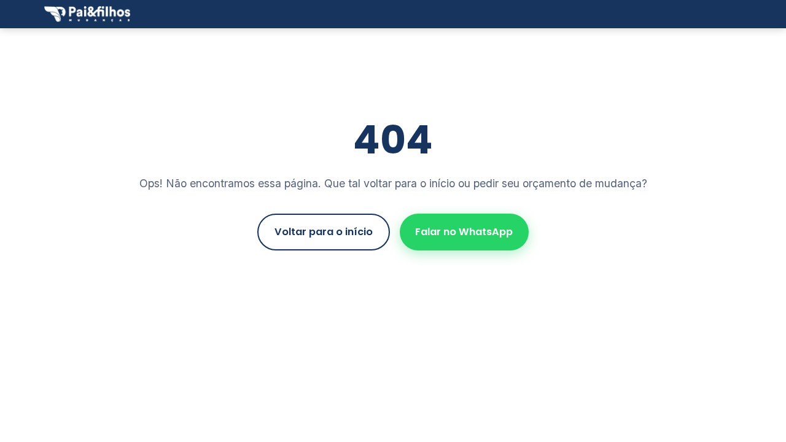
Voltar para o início (323, 232)
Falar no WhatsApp (464, 232)
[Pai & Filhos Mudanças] (87, 13)
